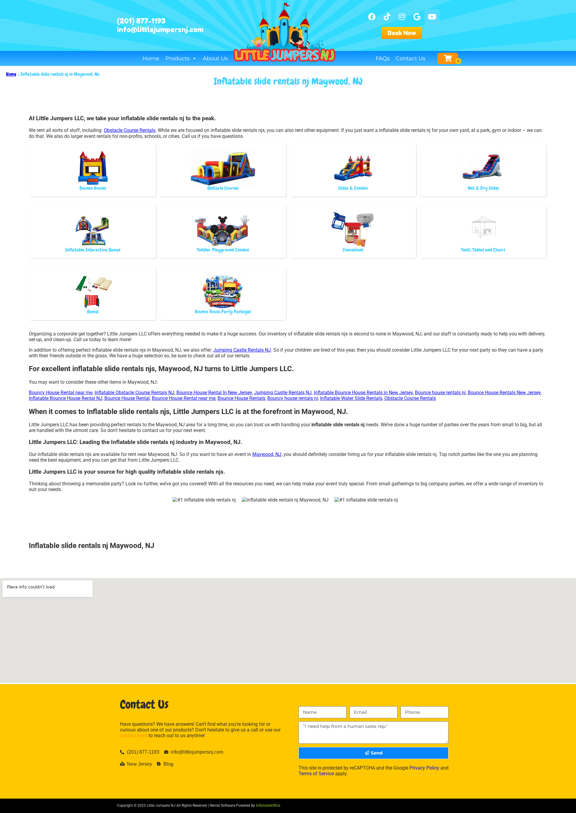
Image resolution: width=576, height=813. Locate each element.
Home (150, 58)
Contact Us (410, 58)
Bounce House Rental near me (183, 398)
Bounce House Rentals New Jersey (504, 392)
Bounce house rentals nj (440, 392)
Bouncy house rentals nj (292, 398)
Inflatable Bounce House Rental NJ (65, 398)
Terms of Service (316, 773)
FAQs (383, 58)
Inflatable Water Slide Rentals (351, 398)
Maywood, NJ (266, 454)
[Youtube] (432, 16)
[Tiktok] (387, 16)
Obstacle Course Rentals (129, 130)
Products (177, 58)
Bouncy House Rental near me (60, 392)
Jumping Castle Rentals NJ (242, 350)
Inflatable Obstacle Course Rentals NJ (134, 392)
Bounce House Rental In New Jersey (214, 392)
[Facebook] (372, 16)
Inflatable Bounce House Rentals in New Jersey (363, 392)
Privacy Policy (424, 768)
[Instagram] (402, 16)
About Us (215, 58)
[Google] (417, 16)
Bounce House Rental (127, 398)
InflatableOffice (268, 805)
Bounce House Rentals (241, 398)
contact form (133, 735)
